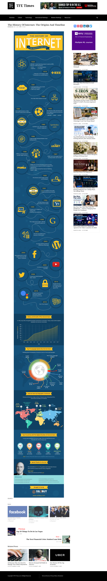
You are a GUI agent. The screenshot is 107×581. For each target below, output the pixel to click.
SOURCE (10, 498)
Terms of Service (46, 575)
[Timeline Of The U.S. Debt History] (59, 511)
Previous (20, 529)
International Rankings (41, 17)
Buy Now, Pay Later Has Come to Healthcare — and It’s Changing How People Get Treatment (84, 208)
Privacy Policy (54, 575)
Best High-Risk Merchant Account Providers (83, 83)
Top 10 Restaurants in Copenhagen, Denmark (84, 66)
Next (58, 537)
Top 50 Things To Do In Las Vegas (29, 531)
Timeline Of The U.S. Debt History (58, 518)
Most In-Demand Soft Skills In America (38, 563)
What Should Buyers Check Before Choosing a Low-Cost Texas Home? (84, 120)
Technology (28, 17)
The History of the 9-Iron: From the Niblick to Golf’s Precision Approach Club (84, 102)
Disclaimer (60, 575)
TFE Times (23, 26)
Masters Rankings (56, 17)
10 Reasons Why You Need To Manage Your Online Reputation (17, 563)
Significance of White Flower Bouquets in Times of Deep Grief (85, 155)
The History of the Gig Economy (57, 563)
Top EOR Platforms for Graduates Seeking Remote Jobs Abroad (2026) (84, 137)
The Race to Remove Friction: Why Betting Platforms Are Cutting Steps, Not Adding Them (84, 189)
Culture (20, 17)
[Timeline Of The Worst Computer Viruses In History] (38, 511)
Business (11, 17)
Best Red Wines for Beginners (82, 172)
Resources (67, 17)
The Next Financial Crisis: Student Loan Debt (43, 539)
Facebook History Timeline (14, 518)
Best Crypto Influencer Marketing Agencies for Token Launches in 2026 (85, 227)
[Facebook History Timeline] (17, 511)
